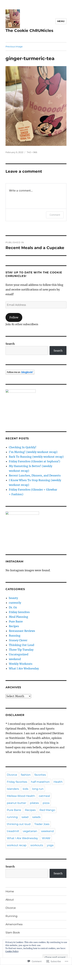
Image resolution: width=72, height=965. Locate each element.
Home (10, 891)
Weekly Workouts (20, 663)
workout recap (16, 845)
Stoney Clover (18, 640)
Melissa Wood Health (21, 796)
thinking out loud (18, 824)
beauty (13, 598)
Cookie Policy (12, 951)
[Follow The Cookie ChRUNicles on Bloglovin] (36, 372)
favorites (40, 774)
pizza (46, 803)
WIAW (46, 838)
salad (25, 817)
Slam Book (13, 932)
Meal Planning (18, 616)
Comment (55, 214)
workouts (36, 845)
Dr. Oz (13, 607)
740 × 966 (32, 152)
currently (15, 602)
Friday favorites (19, 612)
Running (14, 635)
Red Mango (47, 810)
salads (36, 817)
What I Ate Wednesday (24, 668)
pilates (34, 803)
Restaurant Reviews (22, 631)
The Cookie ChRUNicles (29, 30)
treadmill (13, 831)
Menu (61, 21)
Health (58, 781)
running (12, 817)
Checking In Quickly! (22, 447)
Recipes (14, 626)
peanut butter (16, 803)
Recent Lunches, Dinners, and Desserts (35, 475)
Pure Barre (16, 621)
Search (10, 343)
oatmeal (44, 796)
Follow (13, 317)
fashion (26, 774)
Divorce (12, 774)
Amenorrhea (14, 924)
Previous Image (14, 46)
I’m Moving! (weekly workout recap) (33, 452)
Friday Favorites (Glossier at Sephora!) (34, 461)
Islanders (13, 788)
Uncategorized (18, 654)
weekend (15, 659)
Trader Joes (41, 824)
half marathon (40, 781)
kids (25, 788)
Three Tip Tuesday (21, 649)
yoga (50, 845)
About (10, 899)
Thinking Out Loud (21, 645)
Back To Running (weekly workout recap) (36, 456)
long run (38, 788)
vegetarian (30, 831)
